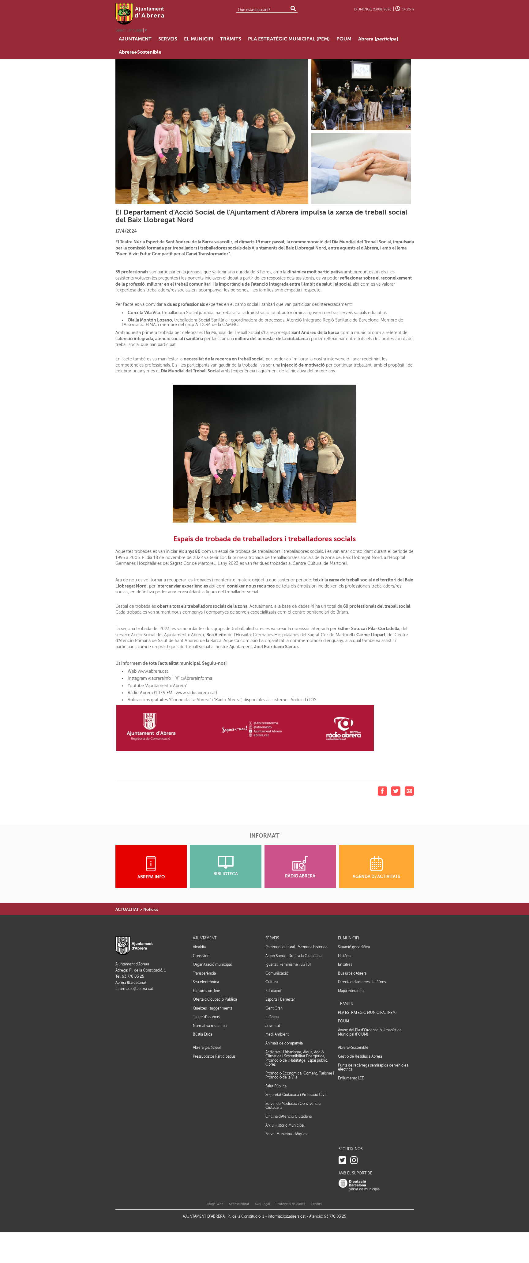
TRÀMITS (345, 1004)
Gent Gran (274, 1008)
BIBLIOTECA (225, 874)
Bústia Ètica (202, 1034)
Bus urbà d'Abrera (352, 973)
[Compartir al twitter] (395, 791)
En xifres (345, 964)
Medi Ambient (277, 1034)
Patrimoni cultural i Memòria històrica (296, 947)
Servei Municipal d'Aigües (286, 1134)
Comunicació (276, 973)
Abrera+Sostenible (353, 1048)
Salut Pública (276, 1086)
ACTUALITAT (127, 909)
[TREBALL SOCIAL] (361, 168)
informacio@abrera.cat (134, 989)
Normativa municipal (210, 1026)
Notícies (150, 909)
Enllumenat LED (351, 1078)
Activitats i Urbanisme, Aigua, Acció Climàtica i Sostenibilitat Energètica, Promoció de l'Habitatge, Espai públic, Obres (296, 1058)
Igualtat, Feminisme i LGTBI (288, 964)
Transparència (204, 973)
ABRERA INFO (151, 877)
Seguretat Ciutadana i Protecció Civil (295, 1095)
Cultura (271, 982)
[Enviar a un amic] (409, 791)
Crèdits (316, 1204)
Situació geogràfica (354, 947)
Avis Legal (262, 1204)
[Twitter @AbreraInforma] (342, 1160)
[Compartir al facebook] (382, 791)
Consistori (201, 956)
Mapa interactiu (351, 991)
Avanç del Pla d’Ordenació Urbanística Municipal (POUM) (369, 1032)
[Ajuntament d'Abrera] (139, 13)
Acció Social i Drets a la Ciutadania (293, 956)
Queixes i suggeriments (212, 1008)
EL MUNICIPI (348, 938)
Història (344, 956)
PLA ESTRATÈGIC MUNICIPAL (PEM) (367, 1013)
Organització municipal (212, 964)
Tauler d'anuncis (206, 1017)
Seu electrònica (206, 982)
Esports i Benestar (280, 999)
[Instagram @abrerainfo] (354, 1160)
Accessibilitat (239, 1204)
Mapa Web (215, 1204)
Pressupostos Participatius (214, 1056)
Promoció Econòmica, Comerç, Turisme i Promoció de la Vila (299, 1075)
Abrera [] (207, 1048)
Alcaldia (199, 947)
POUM (343, 1021)
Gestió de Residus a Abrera (360, 1056)
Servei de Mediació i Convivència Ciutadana (293, 1105)
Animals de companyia (284, 1043)
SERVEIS (272, 938)
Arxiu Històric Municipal (285, 1125)
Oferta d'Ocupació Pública (215, 999)
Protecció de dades (290, 1204)
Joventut (272, 1026)
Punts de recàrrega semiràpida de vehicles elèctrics (373, 1067)
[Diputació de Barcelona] (359, 1185)
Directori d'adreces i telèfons (362, 982)
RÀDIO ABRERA (300, 876)
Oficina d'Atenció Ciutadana (288, 1116)
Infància (272, 1017)
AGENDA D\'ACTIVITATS (376, 876)
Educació (273, 991)
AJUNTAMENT (204, 938)
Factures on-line (206, 991)
